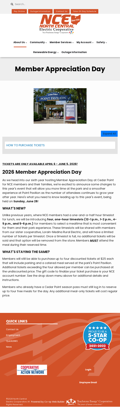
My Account (83, 44)
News (9, 346)
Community (37, 44)
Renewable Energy (44, 54)
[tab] (60, 145)
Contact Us (12, 329)
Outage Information (74, 52)
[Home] (60, 24)
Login (88, 369)
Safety (100, 44)
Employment (13, 335)
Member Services (60, 44)
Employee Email (88, 382)
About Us (18, 44)
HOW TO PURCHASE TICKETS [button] (25, 145)
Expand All (109, 133)
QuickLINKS (12, 341)
